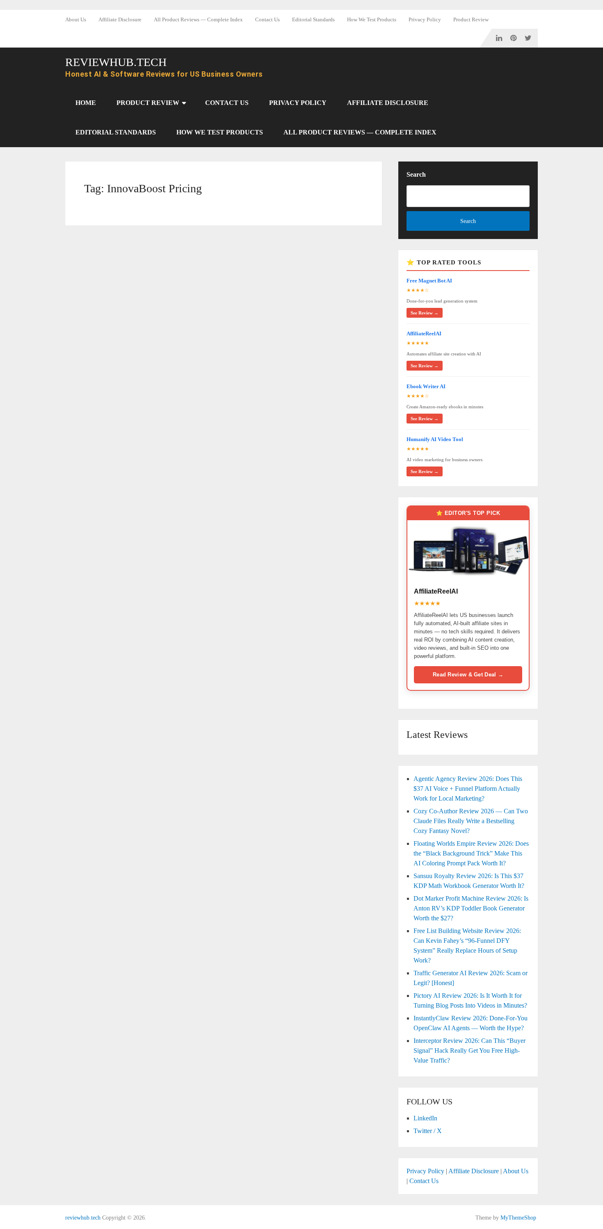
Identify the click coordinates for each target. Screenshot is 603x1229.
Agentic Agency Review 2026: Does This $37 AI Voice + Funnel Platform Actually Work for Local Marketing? (467, 788)
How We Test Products (371, 19)
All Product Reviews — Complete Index (198, 19)
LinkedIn (425, 1118)
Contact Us (267, 19)
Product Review (471, 19)
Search (416, 174)
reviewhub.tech (116, 62)
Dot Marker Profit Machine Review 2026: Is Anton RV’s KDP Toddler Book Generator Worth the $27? (470, 908)
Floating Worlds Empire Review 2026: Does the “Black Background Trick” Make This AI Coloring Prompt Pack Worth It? (471, 853)
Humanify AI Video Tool (435, 439)
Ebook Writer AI (426, 386)
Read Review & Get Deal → (468, 674)
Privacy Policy (425, 19)
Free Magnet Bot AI (429, 281)
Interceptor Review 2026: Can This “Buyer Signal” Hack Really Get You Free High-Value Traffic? (469, 1050)
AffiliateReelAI (424, 333)
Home (85, 102)
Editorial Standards (313, 19)
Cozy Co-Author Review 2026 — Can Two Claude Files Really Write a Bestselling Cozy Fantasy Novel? (470, 821)
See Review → (425, 312)
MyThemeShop (518, 1218)
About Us (75, 19)
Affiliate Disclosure (120, 19)
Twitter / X (427, 1130)
